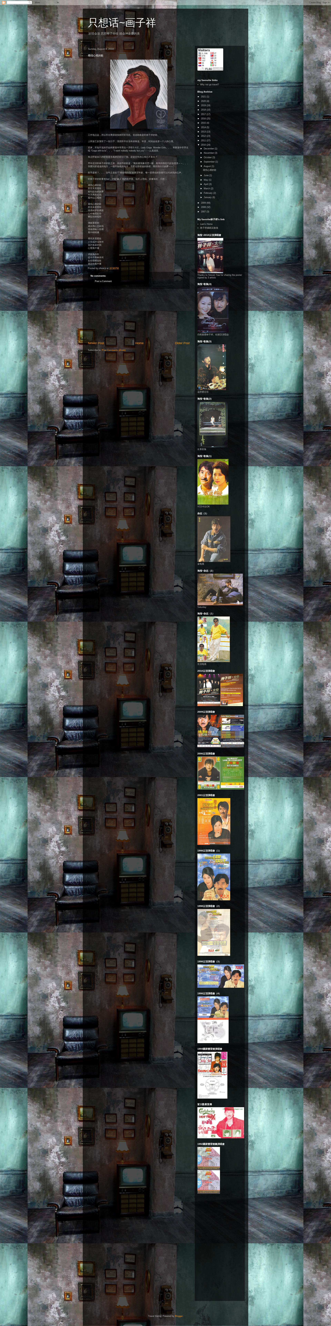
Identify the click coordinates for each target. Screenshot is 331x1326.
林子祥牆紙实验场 (209, 228)
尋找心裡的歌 (209, 170)
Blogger (178, 1316)
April (206, 184)
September (209, 161)
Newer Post (96, 343)
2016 (204, 118)
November (209, 153)
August (208, 166)
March (207, 188)
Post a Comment (103, 281)
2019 (204, 105)
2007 (204, 211)
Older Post (182, 343)
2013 (204, 131)
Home (139, 343)
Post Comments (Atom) (114, 350)
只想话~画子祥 (122, 22)
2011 (204, 140)
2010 (204, 144)
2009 (204, 203)
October (208, 157)
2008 (204, 207)
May (206, 180)
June (206, 175)
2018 (204, 109)
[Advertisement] (139, 315)
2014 (204, 127)
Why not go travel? (209, 84)
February (208, 193)
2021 (204, 96)
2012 (204, 136)
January (208, 197)
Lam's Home (206, 224)
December (209, 148)
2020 (204, 101)
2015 (204, 123)
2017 (204, 114)
